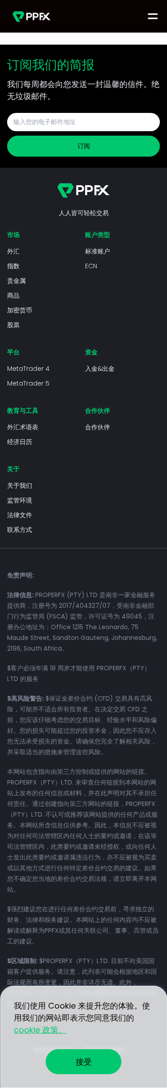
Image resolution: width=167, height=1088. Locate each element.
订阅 (83, 145)
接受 (84, 1061)
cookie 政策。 (40, 1029)
